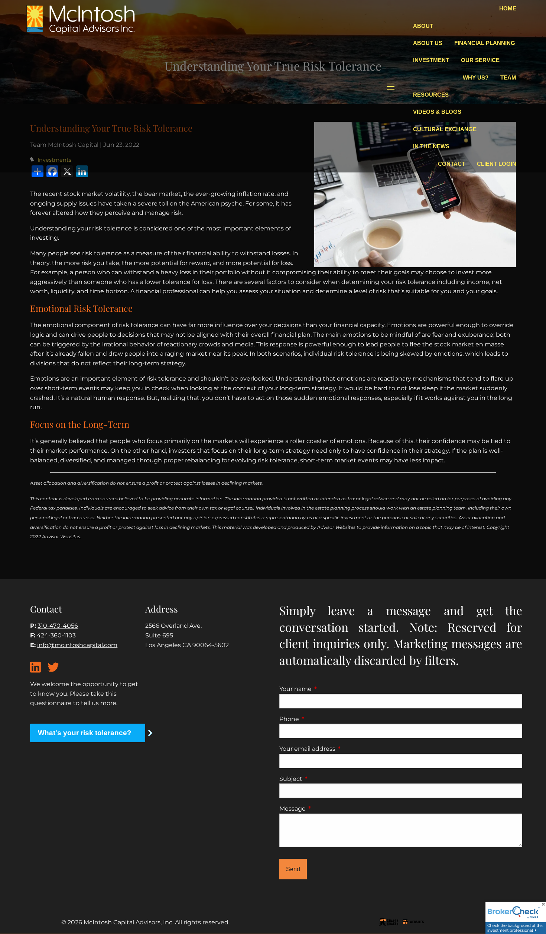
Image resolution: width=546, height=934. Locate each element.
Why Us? (475, 77)
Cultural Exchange (445, 129)
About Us (427, 43)
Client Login (496, 164)
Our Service (480, 60)
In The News (431, 146)
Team (508, 77)
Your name (326, 688)
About (423, 26)
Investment (431, 60)
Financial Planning (484, 43)
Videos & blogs (437, 112)
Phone (320, 719)
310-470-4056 (58, 625)
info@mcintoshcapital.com (77, 645)
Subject (321, 778)
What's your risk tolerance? (84, 733)
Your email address (338, 748)
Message (323, 808)
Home (507, 8)
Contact (451, 164)
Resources (431, 94)
